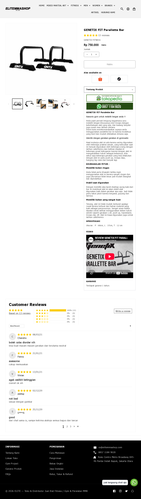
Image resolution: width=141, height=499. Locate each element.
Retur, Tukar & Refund (61, 474)
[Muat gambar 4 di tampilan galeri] (53, 104)
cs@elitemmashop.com (110, 447)
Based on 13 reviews (19, 313)
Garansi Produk (13, 468)
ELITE (18, 491)
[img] (25, 334)
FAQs (8, 474)
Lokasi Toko (12, 458)
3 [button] (70, 426)
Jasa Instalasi (56, 468)
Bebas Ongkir (56, 463)
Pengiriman (55, 458)
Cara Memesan (57, 452)
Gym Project (12, 463)
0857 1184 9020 (106, 452)
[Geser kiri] (9, 104)
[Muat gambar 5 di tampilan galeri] (65, 104)
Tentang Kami (12, 452)
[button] (58, 5)
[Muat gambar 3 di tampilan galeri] (41, 104)
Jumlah (87, 49)
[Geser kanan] (74, 104)
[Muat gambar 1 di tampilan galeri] (17, 104)
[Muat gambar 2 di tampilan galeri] (29, 104)
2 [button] (67, 426)
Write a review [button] (123, 311)
